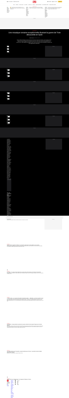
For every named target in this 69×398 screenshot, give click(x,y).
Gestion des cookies (12, 387)
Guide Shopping (38, 4)
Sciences (34, 30)
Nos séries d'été (45, 4)
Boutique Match (16, 1)
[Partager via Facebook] (54, 40)
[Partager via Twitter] (54, 44)
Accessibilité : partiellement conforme (12, 394)
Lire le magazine (10, 1)
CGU (11, 383)
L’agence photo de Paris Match (12, 382)
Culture (25, 4)
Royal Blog (21, 4)
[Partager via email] (54, 41)
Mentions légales (12, 389)
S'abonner (60, 1)
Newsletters (50, 1)
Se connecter (55, 1)
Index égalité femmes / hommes (12, 397)
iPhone (7, 384)
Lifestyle (30, 4)
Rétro (34, 4)
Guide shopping (12, 392)
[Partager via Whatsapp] (54, 43)
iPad (7, 385)
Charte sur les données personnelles (12, 385)
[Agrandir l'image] (8, 47)
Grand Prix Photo (52, 4)
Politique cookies (12, 386)
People (17, 4)
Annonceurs (12, 380)
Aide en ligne (12, 390)
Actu (14, 4)
